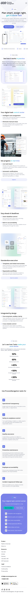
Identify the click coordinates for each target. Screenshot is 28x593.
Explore (14, 179)
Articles (3, 554)
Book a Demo (20, 27)
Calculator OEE (4, 558)
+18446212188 (4, 579)
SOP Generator (5, 561)
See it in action (9, 27)
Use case (3, 552)
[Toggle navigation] (26, 3)
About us (3, 546)
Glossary (3, 556)
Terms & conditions (6, 566)
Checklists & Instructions (9, 48)
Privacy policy (4, 571)
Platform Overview (5, 544)
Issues (20, 48)
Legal (2, 564)
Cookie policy (4, 569)
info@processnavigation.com (9, 576)
